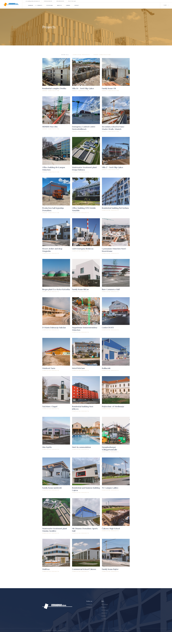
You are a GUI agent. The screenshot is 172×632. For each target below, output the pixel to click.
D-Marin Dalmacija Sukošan (54, 327)
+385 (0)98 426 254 (60, 1)
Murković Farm (48, 368)
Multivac (46, 569)
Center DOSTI (108, 327)
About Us (104, 613)
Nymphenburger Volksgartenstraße (109, 448)
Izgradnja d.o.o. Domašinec (52, 630)
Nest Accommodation (81, 447)
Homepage (104, 604)
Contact (103, 618)
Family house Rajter (110, 569)
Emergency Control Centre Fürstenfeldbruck (83, 128)
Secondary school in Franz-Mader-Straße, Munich (113, 128)
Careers (103, 616)
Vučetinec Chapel (49, 406)
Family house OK (109, 88)
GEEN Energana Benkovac (83, 249)
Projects (103, 607)
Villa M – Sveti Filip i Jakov (83, 88)
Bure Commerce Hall (111, 289)
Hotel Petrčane (78, 368)
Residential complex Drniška (54, 88)
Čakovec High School (111, 528)
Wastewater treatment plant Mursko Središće (54, 529)
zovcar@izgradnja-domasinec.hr (33, 1)
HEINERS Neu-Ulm (50, 127)
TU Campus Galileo (110, 488)
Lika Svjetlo (47, 447)
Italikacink (106, 368)
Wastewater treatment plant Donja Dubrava (84, 168)
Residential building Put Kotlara (115, 208)
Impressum (116, 630)
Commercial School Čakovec (84, 569)
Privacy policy (125, 630)
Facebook (89, 604)
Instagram (89, 607)
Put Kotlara (104, 610)
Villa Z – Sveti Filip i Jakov (112, 167)
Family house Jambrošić (52, 488)
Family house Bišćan (80, 289)
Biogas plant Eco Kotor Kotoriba (56, 289)
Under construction (50, 90)
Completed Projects (80, 212)
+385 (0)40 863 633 (48, 1)
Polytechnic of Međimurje (113, 406)
